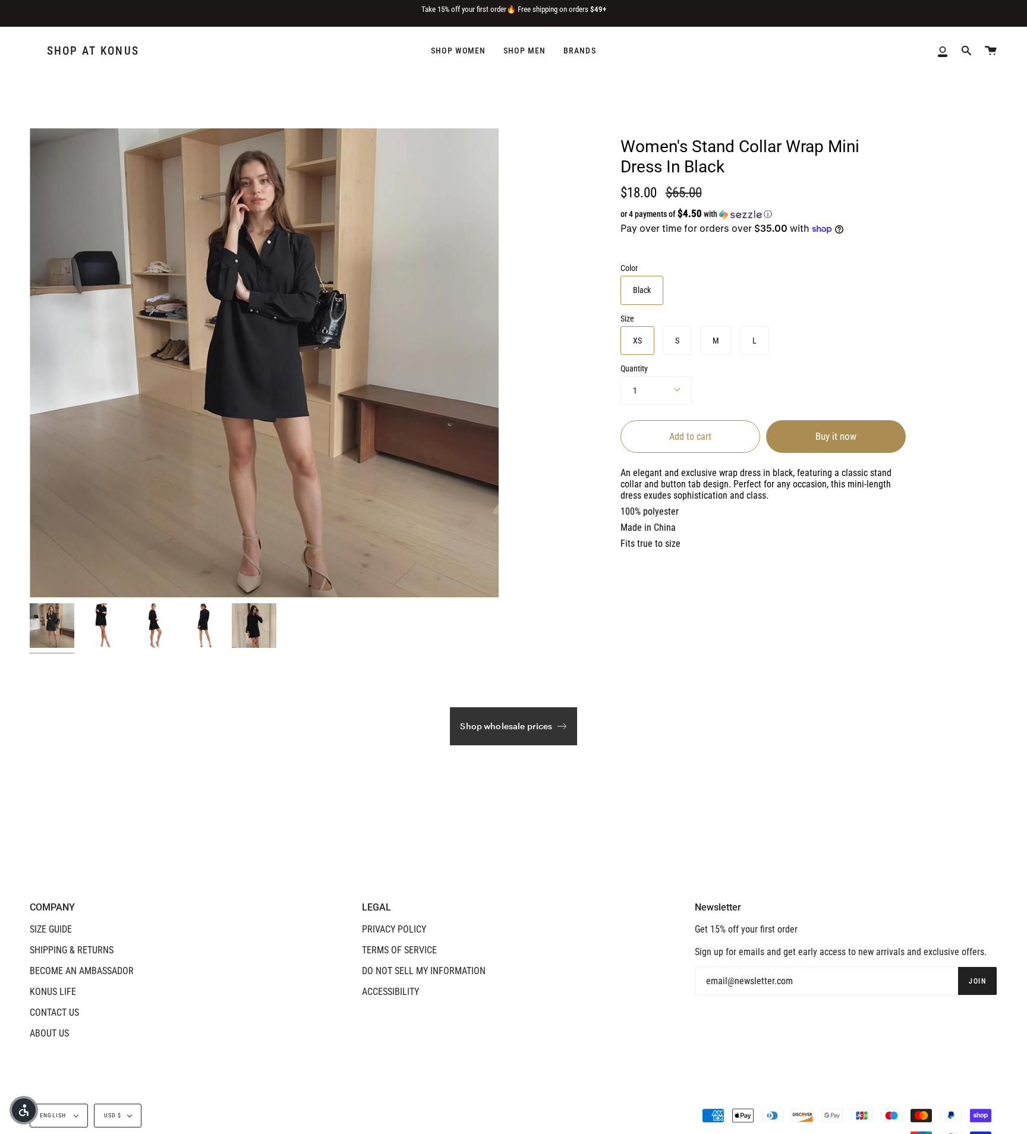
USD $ (113, 1115)
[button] (742, 214)
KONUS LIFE (53, 991)
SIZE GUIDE (51, 929)
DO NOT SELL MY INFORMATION (424, 970)
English (54, 1115)
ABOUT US (49, 1033)
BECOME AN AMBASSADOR (82, 970)
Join (977, 981)
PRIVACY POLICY (394, 929)
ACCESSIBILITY (390, 991)
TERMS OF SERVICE (399, 950)
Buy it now (835, 436)
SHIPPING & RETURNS (72, 950)
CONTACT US (54, 1012)
